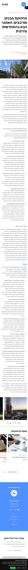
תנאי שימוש (14, 524)
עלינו (14, 514)
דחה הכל (24, 567)
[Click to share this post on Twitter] (13, 423)
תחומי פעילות (14, 517)
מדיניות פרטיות (11, 565)
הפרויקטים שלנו (14, 519)
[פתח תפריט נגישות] (26, 7)
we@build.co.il (14, 506)
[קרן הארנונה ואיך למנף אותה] (17, 443)
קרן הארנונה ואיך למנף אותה (19, 457)
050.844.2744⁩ (14, 504)
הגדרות (18, 567)
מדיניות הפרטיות (15, 546)
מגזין (14, 522)
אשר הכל (13, 567)
